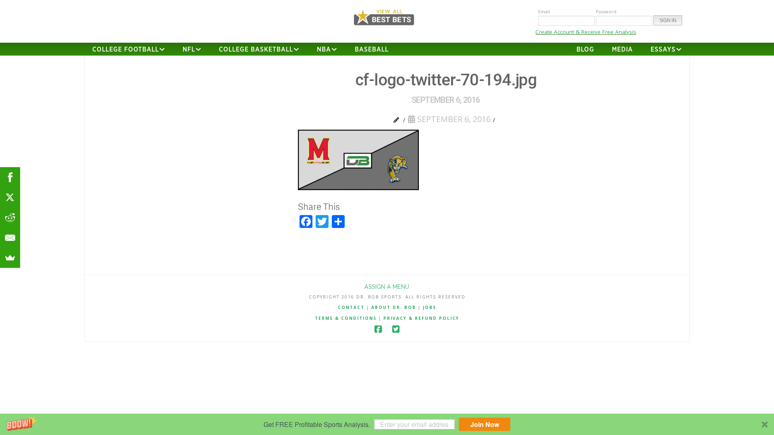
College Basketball (256, 49)
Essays (663, 49)
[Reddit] (10, 217)
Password (606, 11)
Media (622, 49)
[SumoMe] (10, 258)
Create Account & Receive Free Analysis (585, 31)
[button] (387, 424)
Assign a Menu (386, 287)
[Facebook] (378, 329)
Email (544, 11)
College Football (125, 49)
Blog (585, 49)
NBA (324, 49)
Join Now (484, 424)
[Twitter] (395, 329)
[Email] (10, 238)
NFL (189, 49)
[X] (10, 197)
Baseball (372, 49)
